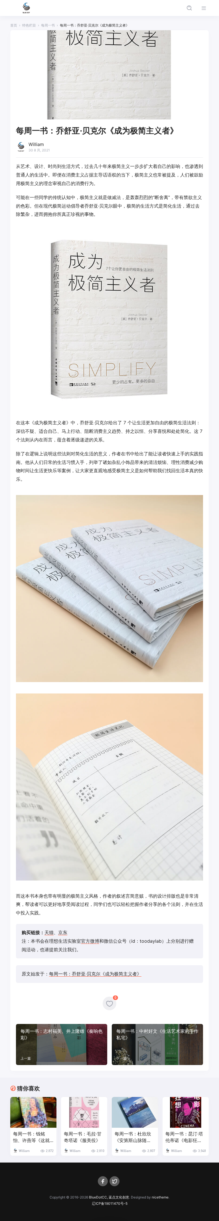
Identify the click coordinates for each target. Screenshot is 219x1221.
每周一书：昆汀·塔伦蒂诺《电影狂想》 (184, 1137)
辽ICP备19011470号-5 (109, 1203)
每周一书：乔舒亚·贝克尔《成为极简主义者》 (95, 974)
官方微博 (90, 941)
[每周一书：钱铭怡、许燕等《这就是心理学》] (33, 1112)
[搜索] (189, 8)
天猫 (49, 932)
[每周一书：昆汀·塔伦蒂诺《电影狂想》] (186, 1112)
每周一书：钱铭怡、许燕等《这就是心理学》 (31, 1137)
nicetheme (160, 1197)
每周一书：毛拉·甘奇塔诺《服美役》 (83, 1137)
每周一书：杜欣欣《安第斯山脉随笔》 (133, 1137)
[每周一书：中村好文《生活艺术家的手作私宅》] (157, 1044)
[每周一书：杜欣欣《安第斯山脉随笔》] (135, 1112)
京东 (62, 932)
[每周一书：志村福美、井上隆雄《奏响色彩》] (61, 1044)
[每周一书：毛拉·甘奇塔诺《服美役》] (84, 1112)
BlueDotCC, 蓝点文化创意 (109, 1197)
